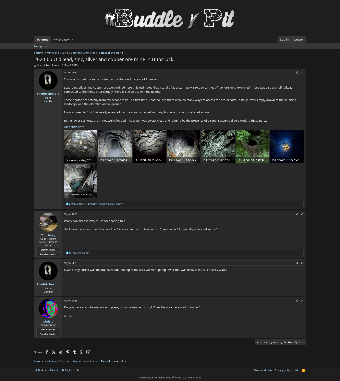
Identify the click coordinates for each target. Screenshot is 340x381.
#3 (302, 263)
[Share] (296, 72)
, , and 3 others (96, 204)
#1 (302, 72)
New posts (40, 46)
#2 (302, 214)
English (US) (71, 370)
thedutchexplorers (48, 65)
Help (296, 370)
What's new (62, 39)
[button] (73, 39)
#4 (302, 300)
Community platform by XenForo (170, 377)
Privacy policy (283, 370)
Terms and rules (263, 370)
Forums (42, 39)
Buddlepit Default (48, 370)
